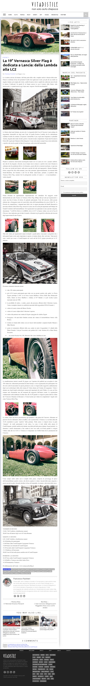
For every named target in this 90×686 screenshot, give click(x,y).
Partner (63, 14)
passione (35, 667)
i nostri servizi (36, 678)
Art (41, 14)
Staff (50, 650)
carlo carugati (45, 671)
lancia (23, 571)
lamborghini (52, 662)
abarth (34, 676)
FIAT (43, 657)
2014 (18, 569)
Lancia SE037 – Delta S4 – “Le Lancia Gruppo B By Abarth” (47, 628)
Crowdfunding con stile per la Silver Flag (17, 644)
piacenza (38, 571)
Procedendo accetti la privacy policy (73, 192)
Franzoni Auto (41, 669)
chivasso (44, 569)
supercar (35, 662)
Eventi (35, 14)
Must (28, 14)
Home (10, 14)
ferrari (42, 655)
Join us (59, 650)
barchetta (28, 569)
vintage (34, 669)
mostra (44, 678)
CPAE (53, 569)
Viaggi (47, 14)
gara (49, 674)
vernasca (17, 573)
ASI (47, 669)
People (22, 14)
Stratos (6, 573)
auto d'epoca (36, 655)
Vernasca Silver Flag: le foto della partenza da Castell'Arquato (22, 647)
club (41, 674)
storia (50, 571)
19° (15, 569)
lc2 (27, 571)
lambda (19, 571)
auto (47, 655)
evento (51, 659)
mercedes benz (36, 671)
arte (34, 674)
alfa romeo (52, 655)
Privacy (41, 650)
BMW (53, 674)
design (51, 669)
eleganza (47, 667)
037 (12, 569)
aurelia (22, 569)
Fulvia (9, 571)
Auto (16, 14)
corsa (49, 569)
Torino (46, 676)
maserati (48, 657)
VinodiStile (54, 14)
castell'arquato (36, 569)
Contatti (68, 650)
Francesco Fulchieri (10, 74)
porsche (41, 667)
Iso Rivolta (40, 676)
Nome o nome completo (67, 180)
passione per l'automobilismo (40, 664)
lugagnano (32, 571)
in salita (14, 571)
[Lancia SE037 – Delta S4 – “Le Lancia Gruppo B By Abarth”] (48, 626)
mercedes (52, 667)
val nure (11, 573)
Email (62, 186)
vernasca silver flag (25, 573)
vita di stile (36, 681)
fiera (52, 678)
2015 (48, 678)
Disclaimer (31, 650)
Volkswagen (43, 681)
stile (34, 657)
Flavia (5, 571)
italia (52, 671)
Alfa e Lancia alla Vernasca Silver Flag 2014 (18, 645)
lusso (45, 662)
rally (51, 676)
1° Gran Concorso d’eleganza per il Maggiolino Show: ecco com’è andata (45, 606)
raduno (39, 657)
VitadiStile (35, 659)
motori (41, 662)
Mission (21, 650)
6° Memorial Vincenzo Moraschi (14, 604)
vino (38, 674)
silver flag (44, 571)
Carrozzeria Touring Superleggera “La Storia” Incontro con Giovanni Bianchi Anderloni (29, 630)
